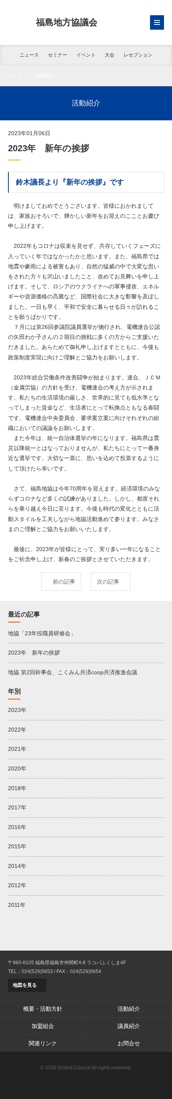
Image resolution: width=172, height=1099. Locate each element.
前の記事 (64, 581)
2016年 (17, 827)
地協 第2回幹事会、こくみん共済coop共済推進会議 (72, 672)
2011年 (17, 905)
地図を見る (25, 985)
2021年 (17, 749)
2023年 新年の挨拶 (34, 652)
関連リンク (43, 1043)
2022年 (17, 729)
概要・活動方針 (42, 1009)
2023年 (17, 710)
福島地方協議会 (67, 22)
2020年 (17, 768)
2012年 (17, 885)
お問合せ (129, 1043)
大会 (109, 55)
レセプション (138, 55)
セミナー (57, 55)
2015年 (17, 846)
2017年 (17, 807)
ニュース (29, 55)
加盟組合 (43, 1026)
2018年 (17, 788)
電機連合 (86, 1081)
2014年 (17, 866)
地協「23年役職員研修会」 (42, 633)
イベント (86, 55)
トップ (15, 75)
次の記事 (108, 581)
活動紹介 (45, 75)
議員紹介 (129, 1026)
